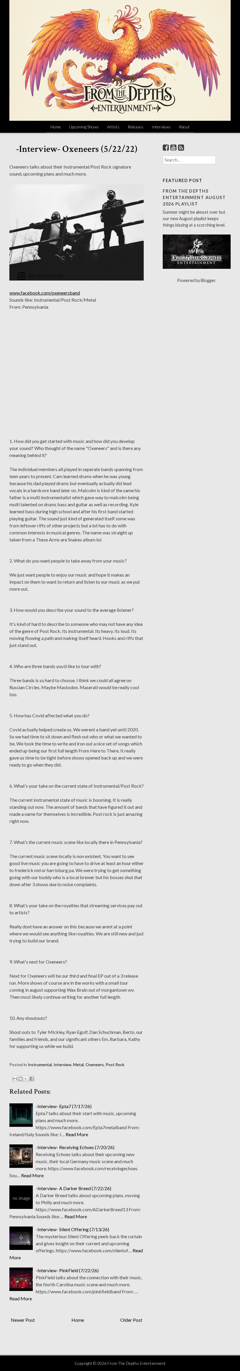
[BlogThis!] (20, 1079)
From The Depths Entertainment (136, 1363)
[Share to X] (26, 1079)
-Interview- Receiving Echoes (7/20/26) (75, 1147)
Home (55, 126)
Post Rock (115, 1064)
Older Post (131, 1320)
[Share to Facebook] (32, 1079)
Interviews (161, 126)
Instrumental (40, 1064)
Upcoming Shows (84, 126)
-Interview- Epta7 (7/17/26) (64, 1106)
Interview (62, 1064)
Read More (77, 1134)
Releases (135, 126)
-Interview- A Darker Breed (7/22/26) (73, 1188)
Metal (78, 1064)
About (184, 126)
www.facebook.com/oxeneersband (44, 292)
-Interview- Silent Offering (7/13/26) (72, 1229)
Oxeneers (94, 1064)
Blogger (208, 280)
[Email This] (15, 1079)
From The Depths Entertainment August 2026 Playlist (194, 197)
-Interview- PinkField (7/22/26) (67, 1270)
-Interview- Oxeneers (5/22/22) (76, 149)
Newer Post (23, 1320)
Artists (113, 126)
